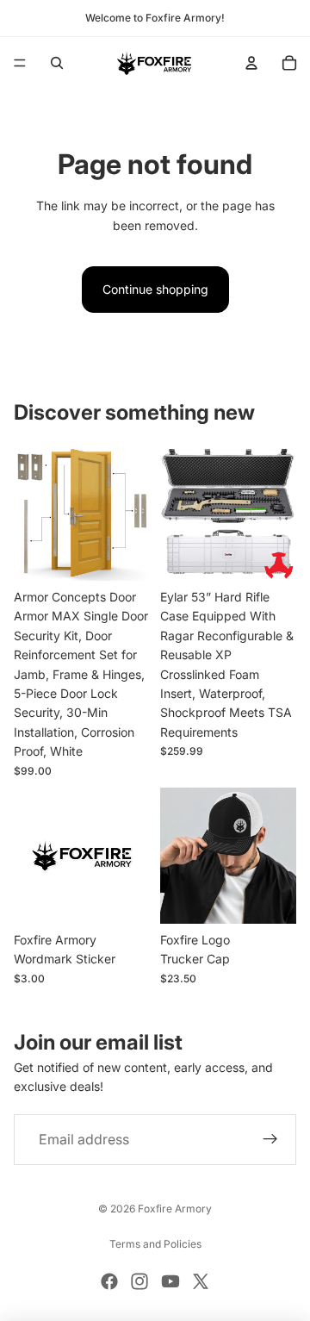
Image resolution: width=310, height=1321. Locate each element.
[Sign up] (270, 1140)
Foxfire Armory (175, 1208)
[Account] (251, 63)
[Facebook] (109, 1281)
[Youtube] (170, 1281)
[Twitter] (200, 1281)
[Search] (57, 63)
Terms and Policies (155, 1243)
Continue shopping (155, 289)
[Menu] (20, 63)
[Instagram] (139, 1281)
